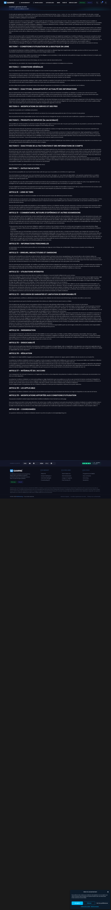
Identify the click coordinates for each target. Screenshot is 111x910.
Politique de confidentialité (93, 496)
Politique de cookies (85, 906)
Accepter (77, 903)
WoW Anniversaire (66, 476)
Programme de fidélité (89, 473)
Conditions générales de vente (78, 496)
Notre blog (85, 478)
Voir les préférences (102, 903)
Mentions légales (95, 906)
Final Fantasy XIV (66, 480)
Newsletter (86, 480)
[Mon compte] (106, 2)
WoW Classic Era (66, 473)
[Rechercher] (97, 2)
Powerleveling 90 (45, 480)
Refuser (89, 903)
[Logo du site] (9, 2)
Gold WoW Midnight (46, 478)
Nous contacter (87, 476)
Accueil (11, 8)
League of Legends (67, 478)
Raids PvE (43, 473)
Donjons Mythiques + (46, 476)
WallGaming (19, 496)
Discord (90, 2)
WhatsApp (82, 2)
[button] (108, 892)
